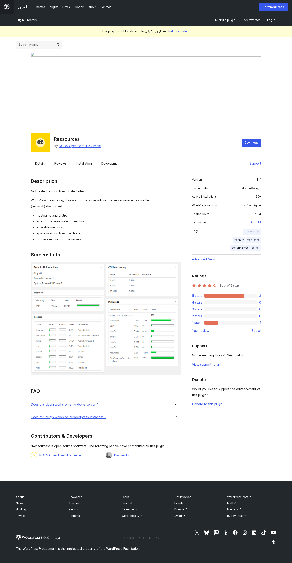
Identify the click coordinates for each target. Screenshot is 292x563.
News (19, 503)
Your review (200, 331)
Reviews (60, 163)
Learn (125, 497)
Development (111, 163)
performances (240, 247)
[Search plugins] (58, 45)
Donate (181, 509)
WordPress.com (239, 497)
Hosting (21, 509)
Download (252, 142)
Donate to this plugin (207, 404)
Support (255, 163)
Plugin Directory (26, 20)
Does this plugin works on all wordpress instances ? (68, 417)
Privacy (21, 515)
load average (252, 231)
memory (239, 239)
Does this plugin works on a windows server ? (64, 404)
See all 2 (255, 222)
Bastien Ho (122, 455)
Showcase (75, 497)
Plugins (73, 509)
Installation (84, 163)
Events (178, 503)
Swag (179, 515)
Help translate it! (179, 31)
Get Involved (182, 497)
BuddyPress (237, 515)
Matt (232, 503)
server (256, 247)
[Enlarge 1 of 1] (175, 267)
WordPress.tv (132, 515)
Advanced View (203, 259)
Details (40, 163)
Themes (74, 503)
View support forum (206, 364)
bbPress (234, 509)
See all (256, 331)
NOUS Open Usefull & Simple (80, 146)
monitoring (253, 239)
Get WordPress (273, 7)
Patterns (74, 515)
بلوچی (57, 537)
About (20, 497)
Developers (129, 509)
